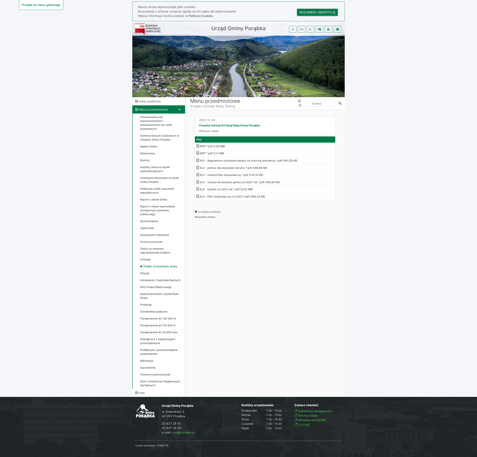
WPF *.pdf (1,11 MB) (212, 153)
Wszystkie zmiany (205, 217)
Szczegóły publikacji (209, 211)
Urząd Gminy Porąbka (238, 28)
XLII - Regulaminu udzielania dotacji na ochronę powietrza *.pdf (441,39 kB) (248, 160)
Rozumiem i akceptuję (317, 12)
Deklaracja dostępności (314, 411)
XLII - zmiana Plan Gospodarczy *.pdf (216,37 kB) (231, 174)
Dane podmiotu (150, 101)
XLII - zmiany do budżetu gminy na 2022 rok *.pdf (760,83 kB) (240, 182)
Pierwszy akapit (209, 131)
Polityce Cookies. (201, 16)
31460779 (162, 445)
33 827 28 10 (171, 423)
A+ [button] (302, 29)
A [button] (293, 29)
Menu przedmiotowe (153, 109)
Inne (142, 393)
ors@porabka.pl (183, 432)
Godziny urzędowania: (257, 405)
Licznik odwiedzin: (145, 445)
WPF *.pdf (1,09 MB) (212, 146)
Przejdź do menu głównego (41, 5)
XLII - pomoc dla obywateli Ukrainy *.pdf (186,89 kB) (233, 167)
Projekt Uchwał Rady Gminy (213, 106)
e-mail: (178, 432)
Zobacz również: (306, 405)
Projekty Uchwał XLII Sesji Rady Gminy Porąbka (229, 125)
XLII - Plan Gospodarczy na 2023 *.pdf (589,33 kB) (232, 196)
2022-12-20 (207, 120)
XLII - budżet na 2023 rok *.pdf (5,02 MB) (226, 189)
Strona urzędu (307, 415)
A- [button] (310, 29)
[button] (319, 29)
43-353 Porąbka (173, 416)
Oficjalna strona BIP (311, 420)
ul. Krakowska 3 (173, 411)
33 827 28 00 (171, 428)
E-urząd (303, 424)
